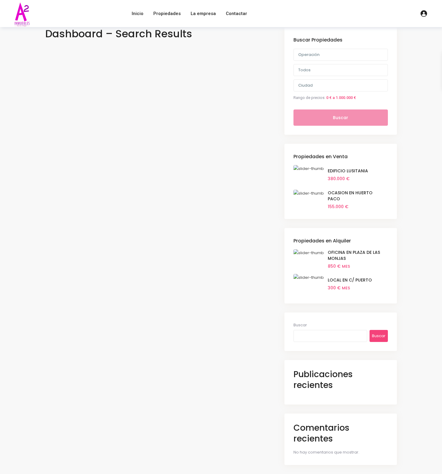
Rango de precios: (309, 97)
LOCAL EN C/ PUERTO (350, 280)
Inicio (137, 13)
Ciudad (305, 85)
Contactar (236, 13)
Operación (309, 54)
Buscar (340, 118)
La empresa (203, 13)
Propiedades (167, 13)
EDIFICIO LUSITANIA (348, 171)
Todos (304, 70)
